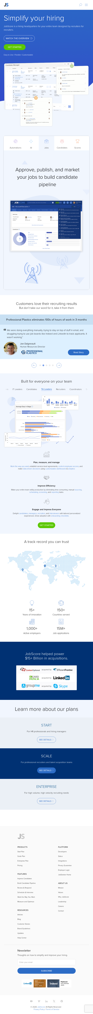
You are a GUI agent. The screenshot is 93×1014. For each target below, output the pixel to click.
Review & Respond (24, 888)
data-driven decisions (31, 468)
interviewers (54, 513)
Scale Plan (21, 856)
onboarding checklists (60, 515)
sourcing (78, 489)
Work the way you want (19, 466)
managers (33, 513)
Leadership (62, 901)
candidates (23, 513)
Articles (20, 914)
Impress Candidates (24, 878)
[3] (46, 365)
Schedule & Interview (25, 892)
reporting (55, 492)
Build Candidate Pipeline (26, 883)
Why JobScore (63, 897)
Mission (61, 888)
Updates (20, 933)
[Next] (59, 365)
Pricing (19, 865)
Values (60, 892)
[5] (53, 365)
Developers (62, 851)
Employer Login (64, 870)
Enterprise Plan (22, 861)
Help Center (21, 938)
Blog (19, 919)
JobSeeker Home (64, 874)
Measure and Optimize (25, 901)
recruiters (41, 513)
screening (43, 492)
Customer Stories (23, 924)
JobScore (41, 1007)
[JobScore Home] (6, 5)
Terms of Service (52, 1009)
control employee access (68, 466)
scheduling (33, 492)
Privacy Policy (39, 1009)
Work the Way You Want (26, 897)
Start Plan (20, 851)
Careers (61, 906)
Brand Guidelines (23, 928)
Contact (61, 911)
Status (60, 856)
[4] (49, 365)
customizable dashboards (55, 468)
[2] (43, 365)
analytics (71, 468)
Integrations (62, 861)
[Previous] (34, 365)
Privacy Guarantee (65, 865)
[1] (40, 365)
